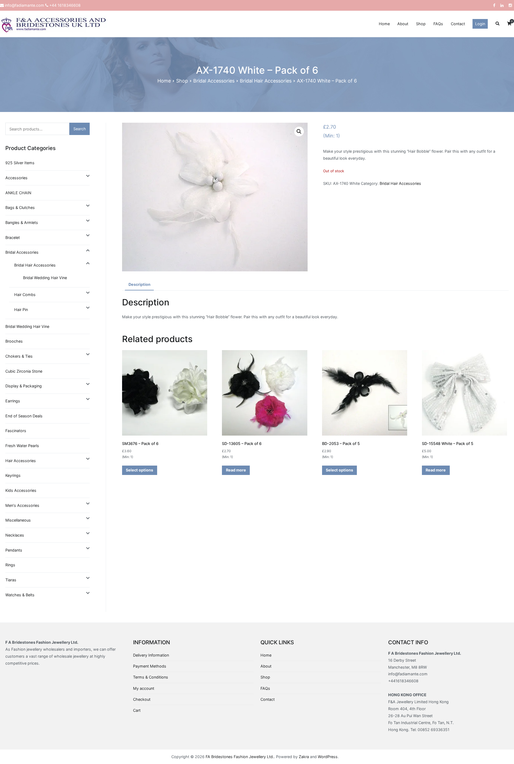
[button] (299, 131)
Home (384, 23)
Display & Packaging (23, 386)
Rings (10, 565)
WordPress (328, 756)
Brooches (14, 341)
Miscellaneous (18, 520)
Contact (458, 23)
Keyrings (13, 475)
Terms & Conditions (150, 677)
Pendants (13, 550)
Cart (137, 710)
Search (79, 128)
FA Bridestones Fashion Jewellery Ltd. (240, 756)
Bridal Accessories (214, 81)
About (402, 23)
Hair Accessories (20, 460)
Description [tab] (139, 284)
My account (143, 688)
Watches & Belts (20, 595)
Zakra (304, 756)
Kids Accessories (20, 490)
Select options (139, 470)
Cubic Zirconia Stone (23, 371)
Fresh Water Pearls (22, 445)
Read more (236, 470)
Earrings (12, 401)
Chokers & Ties (19, 356)
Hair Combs (25, 294)
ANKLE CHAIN (18, 192)
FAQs (438, 23)
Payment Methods (149, 666)
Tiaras (10, 580)
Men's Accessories (22, 505)
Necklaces (14, 535)
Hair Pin (21, 309)
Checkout (141, 699)
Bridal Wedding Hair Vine (45, 277)
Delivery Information (151, 655)
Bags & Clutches (20, 207)
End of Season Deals (24, 416)
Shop (421, 23)
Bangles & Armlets (21, 222)
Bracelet (12, 237)
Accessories (16, 177)
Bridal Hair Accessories (266, 81)
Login (480, 23)
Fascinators (15, 430)
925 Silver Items (20, 162)
